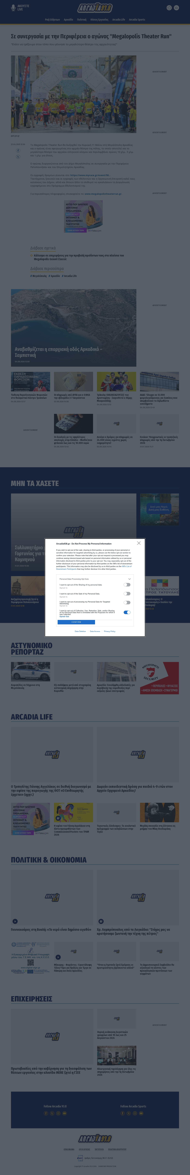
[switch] (127, 584)
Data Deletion (80, 631)
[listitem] (95, 579)
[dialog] (95, 587)
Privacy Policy (109, 631)
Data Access (95, 631)
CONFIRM (76, 622)
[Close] (139, 543)
